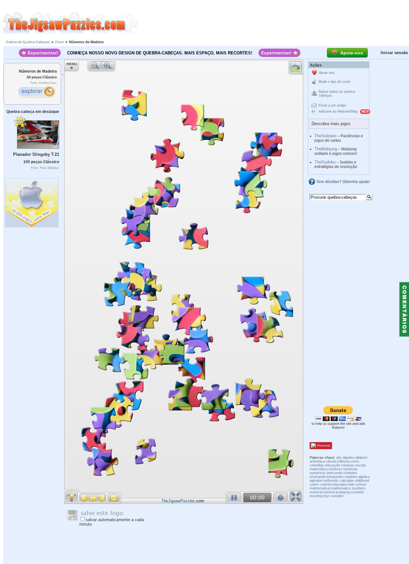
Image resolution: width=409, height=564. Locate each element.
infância (343, 461)
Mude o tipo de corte (334, 81)
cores (354, 461)
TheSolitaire (325, 135)
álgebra (348, 457)
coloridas (317, 465)
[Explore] (36, 92)
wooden (337, 496)
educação (332, 465)
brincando (334, 473)
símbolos (350, 473)
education (339, 484)
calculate (346, 480)
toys (327, 496)
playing (344, 492)
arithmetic (331, 480)
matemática (319, 469)
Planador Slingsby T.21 (36, 154)
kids (351, 484)
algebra (364, 477)
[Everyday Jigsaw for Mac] (32, 201)
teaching (316, 496)
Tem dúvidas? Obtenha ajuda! (343, 181)
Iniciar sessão (394, 52)
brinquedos (335, 477)
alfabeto (361, 457)
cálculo (331, 461)
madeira (351, 477)
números (335, 469)
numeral (316, 492)
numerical (330, 492)
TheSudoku (325, 162)
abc (339, 457)
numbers (359, 488)
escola (360, 465)
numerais (350, 469)
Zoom (59, 42)
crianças (347, 465)
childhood (361, 480)
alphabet (316, 480)
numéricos (318, 473)
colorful (325, 484)
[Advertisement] (273, 23)
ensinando (318, 477)
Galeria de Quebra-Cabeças (28, 42)
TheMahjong (325, 149)
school (361, 484)
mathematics (341, 488)
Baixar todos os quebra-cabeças (337, 93)
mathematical (320, 488)
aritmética (317, 461)
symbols (357, 492)
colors (314, 484)
